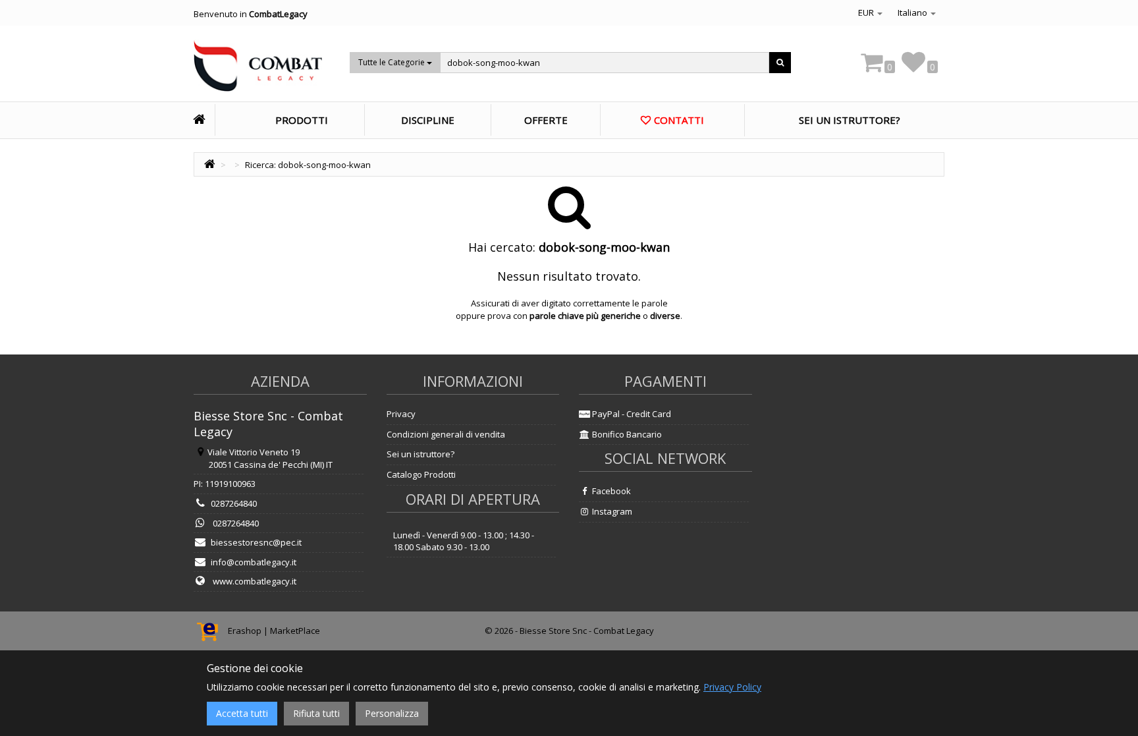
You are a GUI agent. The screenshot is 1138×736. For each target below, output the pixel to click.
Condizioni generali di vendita (446, 434)
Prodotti (301, 120)
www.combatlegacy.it (253, 581)
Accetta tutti (242, 713)
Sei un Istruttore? (849, 120)
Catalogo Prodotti (421, 474)
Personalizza (392, 713)
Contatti (679, 120)
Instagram (611, 511)
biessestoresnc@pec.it (256, 542)
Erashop (244, 631)
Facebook (610, 491)
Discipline (427, 120)
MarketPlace (295, 631)
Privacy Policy (732, 687)
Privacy (401, 414)
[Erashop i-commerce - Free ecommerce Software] (211, 631)
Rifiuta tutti (316, 713)
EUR (867, 12)
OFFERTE (546, 120)
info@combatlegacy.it (253, 562)
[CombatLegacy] (258, 70)
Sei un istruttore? (420, 454)
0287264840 (234, 503)
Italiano (913, 12)
